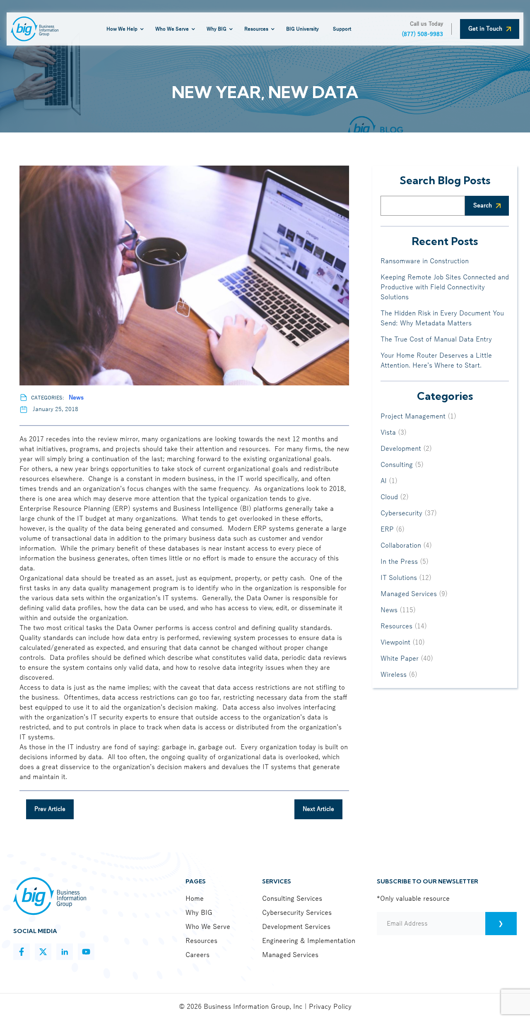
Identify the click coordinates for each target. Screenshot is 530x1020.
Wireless (394, 674)
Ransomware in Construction (425, 261)
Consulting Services (292, 898)
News (76, 398)
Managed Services (409, 594)
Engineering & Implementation (308, 941)
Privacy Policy (330, 1006)
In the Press (399, 561)
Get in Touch (485, 29)
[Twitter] (43, 951)
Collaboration (401, 545)
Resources (396, 626)
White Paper (400, 658)
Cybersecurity (401, 513)
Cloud (389, 497)
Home (195, 898)
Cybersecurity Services (297, 913)
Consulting (397, 465)
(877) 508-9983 (422, 34)
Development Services (296, 927)
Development (401, 448)
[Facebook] (21, 951)
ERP (387, 529)
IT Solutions (399, 578)
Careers (198, 955)
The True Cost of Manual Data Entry (436, 339)
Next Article (318, 809)
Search (482, 205)
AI (384, 481)
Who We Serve (208, 927)
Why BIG (199, 913)
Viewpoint (395, 642)
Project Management (413, 416)
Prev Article (49, 809)
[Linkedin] (64, 951)
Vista (388, 432)
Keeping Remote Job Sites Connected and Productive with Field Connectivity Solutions (445, 287)
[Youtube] (86, 951)
